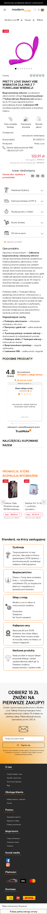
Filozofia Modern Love (14, 774)
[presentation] (3, 502)
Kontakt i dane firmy (13, 778)
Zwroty (9, 803)
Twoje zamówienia (13, 838)
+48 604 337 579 (15, 150)
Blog (8, 785)
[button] (4, 10)
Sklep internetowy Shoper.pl (14, 906)
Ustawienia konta (12, 842)
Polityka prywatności (13, 824)
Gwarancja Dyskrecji (13, 782)
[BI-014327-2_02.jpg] (23, 49)
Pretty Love (39, 143)
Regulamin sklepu (12, 821)
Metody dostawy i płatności (15, 799)
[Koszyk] (42, 9)
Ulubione (9, 846)
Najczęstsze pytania (13, 817)
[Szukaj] (35, 10)
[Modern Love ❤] (21, 10)
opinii (29, 375)
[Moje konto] (39, 10)
